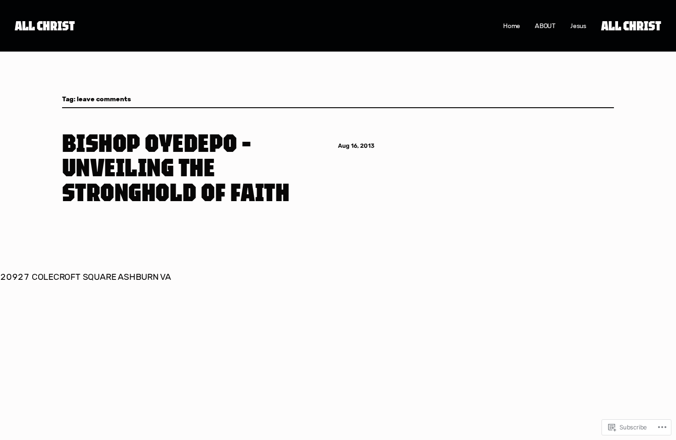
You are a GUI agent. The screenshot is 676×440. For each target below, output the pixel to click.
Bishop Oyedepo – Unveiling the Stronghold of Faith (175, 167)
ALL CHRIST (45, 25)
